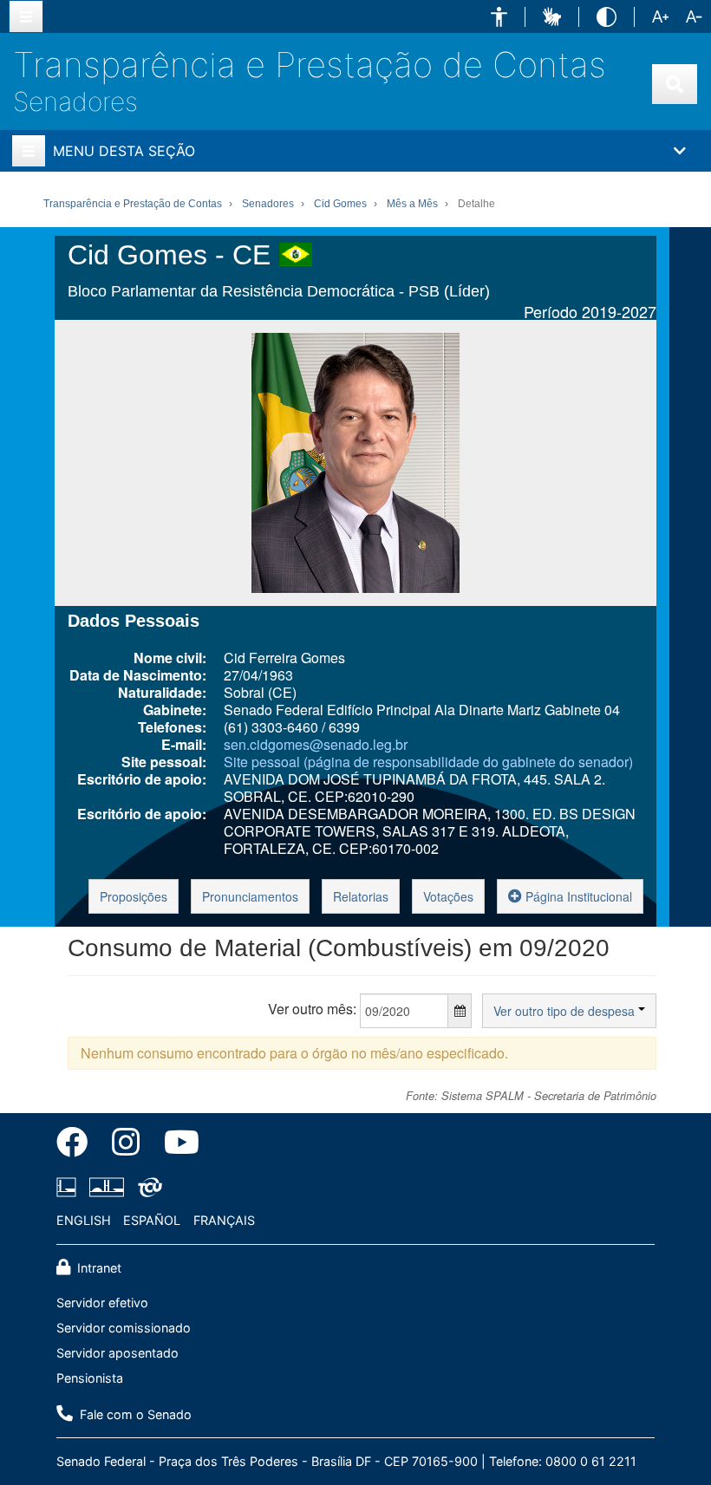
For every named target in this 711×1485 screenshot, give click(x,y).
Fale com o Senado (134, 1414)
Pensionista (89, 1378)
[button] (499, 17)
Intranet (97, 1267)
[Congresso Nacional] (106, 1187)
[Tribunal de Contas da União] (147, 1187)
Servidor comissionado (123, 1327)
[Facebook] (78, 1145)
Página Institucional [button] (577, 896)
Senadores (75, 101)
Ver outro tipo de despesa (565, 1010)
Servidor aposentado (117, 1352)
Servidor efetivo (102, 1302)
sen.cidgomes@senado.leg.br (316, 744)
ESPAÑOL (151, 1220)
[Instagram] (126, 1145)
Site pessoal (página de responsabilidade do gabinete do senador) (428, 762)
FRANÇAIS (224, 1220)
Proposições (133, 896)
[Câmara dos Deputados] (69, 1187)
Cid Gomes (340, 204)
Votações (448, 896)
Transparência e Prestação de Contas (309, 64)
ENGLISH (83, 1220)
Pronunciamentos (250, 896)
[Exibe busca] (674, 84)
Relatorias (360, 896)
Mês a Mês (412, 204)
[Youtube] (175, 1145)
